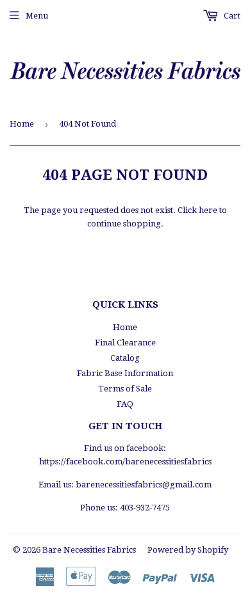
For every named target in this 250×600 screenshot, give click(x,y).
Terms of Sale (125, 388)
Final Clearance (125, 342)
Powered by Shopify (187, 550)
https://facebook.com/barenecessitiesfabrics (125, 461)
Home (22, 124)
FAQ (125, 404)
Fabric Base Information (125, 373)
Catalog (125, 358)
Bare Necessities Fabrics (89, 550)
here (208, 210)
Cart (231, 15)
